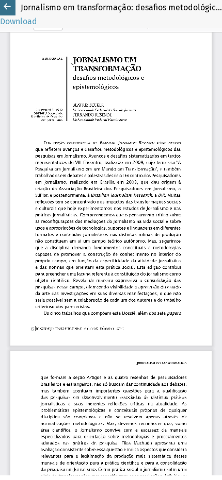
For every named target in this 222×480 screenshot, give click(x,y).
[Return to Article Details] (7, 7)
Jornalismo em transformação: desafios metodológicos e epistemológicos (121, 7)
